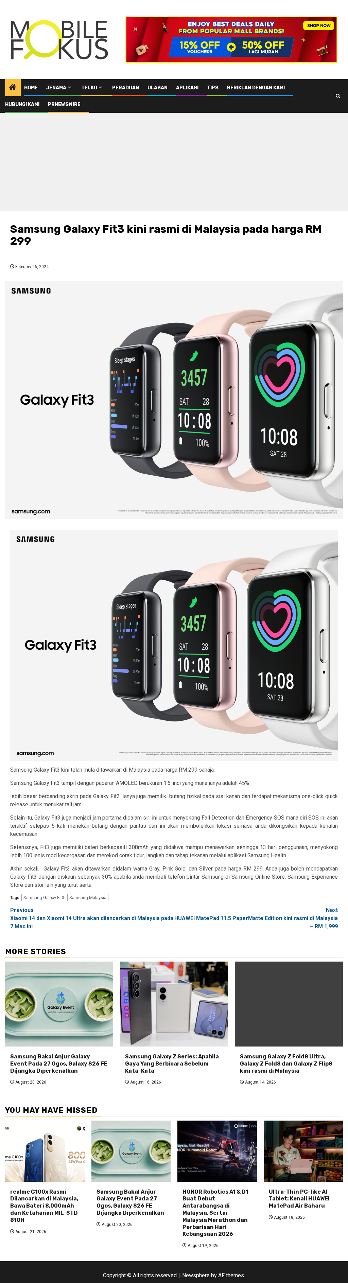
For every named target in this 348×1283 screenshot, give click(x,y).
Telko (89, 88)
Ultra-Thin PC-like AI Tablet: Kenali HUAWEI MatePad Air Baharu (299, 1199)
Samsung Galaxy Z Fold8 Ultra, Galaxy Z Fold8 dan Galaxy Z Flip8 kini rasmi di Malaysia (286, 1063)
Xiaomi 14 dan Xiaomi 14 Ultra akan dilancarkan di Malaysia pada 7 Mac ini (91, 918)
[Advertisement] (174, 163)
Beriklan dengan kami (256, 88)
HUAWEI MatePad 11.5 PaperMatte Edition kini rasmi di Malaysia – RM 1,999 (256, 918)
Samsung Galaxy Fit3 (43, 897)
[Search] (338, 96)
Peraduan (125, 88)
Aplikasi (187, 88)
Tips (213, 88)
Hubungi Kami (22, 104)
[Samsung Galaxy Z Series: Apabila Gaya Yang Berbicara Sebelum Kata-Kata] (174, 1004)
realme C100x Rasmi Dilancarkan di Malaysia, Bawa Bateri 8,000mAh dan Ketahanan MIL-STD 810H (44, 1206)
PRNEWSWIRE (64, 104)
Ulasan (157, 88)
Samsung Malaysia (87, 897)
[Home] (13, 88)
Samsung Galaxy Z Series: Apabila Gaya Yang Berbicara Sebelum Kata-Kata (172, 1063)
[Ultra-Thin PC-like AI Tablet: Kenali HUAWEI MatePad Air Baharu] (303, 1151)
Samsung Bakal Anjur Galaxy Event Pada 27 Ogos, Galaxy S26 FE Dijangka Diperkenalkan (58, 1063)
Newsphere (196, 1275)
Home (31, 88)
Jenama (56, 88)
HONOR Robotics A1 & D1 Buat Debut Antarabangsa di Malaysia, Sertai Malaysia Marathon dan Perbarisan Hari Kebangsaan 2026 (215, 1213)
